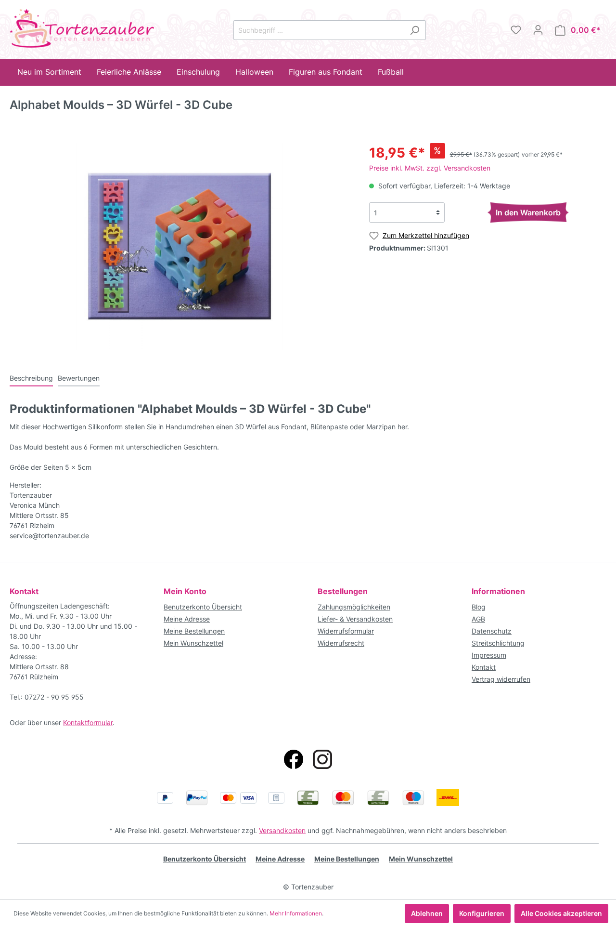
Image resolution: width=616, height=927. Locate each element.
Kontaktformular (88, 722)
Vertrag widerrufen (501, 679)
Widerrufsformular (346, 631)
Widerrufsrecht (341, 643)
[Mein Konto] (538, 30)
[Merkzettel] (516, 30)
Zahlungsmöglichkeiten (354, 607)
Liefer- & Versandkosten (355, 619)
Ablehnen (427, 913)
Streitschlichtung (498, 643)
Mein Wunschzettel (193, 643)
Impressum (489, 655)
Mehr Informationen (296, 913)
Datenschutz (492, 631)
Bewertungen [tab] (79, 378)
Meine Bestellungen (194, 631)
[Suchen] (414, 30)
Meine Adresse (187, 619)
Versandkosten (282, 830)
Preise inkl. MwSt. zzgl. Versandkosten (429, 168)
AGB (478, 619)
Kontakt (484, 667)
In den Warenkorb (528, 212)
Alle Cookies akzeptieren (561, 913)
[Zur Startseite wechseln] (82, 28)
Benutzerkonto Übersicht (203, 607)
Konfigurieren (481, 913)
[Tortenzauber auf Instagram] (322, 759)
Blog (479, 607)
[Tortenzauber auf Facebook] (293, 759)
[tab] (31, 377)
